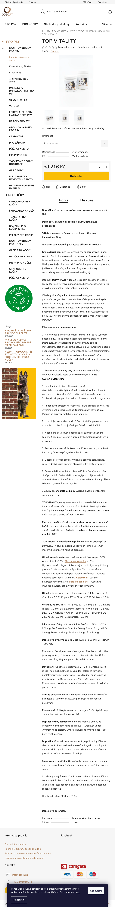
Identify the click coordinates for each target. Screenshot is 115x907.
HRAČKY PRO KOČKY (21, 256)
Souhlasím (96, 890)
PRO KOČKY (15, 195)
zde (78, 892)
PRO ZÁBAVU (17, 142)
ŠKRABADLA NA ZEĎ (21, 210)
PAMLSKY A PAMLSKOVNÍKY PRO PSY (21, 90)
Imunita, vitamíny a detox (19, 59)
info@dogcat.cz (20, 875)
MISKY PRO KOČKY (20, 262)
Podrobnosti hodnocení (89, 47)
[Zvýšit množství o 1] (106, 167)
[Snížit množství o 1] (91, 167)
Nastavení (19, 899)
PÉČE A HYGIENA (19, 149)
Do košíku (76, 176)
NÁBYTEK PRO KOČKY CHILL (17, 227)
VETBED (14, 106)
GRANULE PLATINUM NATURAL (21, 187)
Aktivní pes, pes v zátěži (18, 80)
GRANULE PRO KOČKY (18, 270)
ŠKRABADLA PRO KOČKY (19, 203)
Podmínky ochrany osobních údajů (23, 849)
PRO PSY (13, 42)
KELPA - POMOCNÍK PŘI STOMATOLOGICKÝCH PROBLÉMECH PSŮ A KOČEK (18, 356)
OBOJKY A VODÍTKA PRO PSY (21, 129)
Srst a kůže (15, 72)
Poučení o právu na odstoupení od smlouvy (28, 853)
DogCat (55, 51)
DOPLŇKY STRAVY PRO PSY (20, 50)
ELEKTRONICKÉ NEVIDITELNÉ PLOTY (21, 178)
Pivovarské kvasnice (75, 561)
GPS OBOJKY (16, 170)
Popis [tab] (63, 200)
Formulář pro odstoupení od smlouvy (24, 858)
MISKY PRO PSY (18, 155)
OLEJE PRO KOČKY (20, 250)
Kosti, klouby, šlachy (20, 66)
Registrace (103, 2)
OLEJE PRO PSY (18, 100)
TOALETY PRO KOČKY (17, 218)
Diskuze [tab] (86, 200)
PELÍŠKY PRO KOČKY (21, 235)
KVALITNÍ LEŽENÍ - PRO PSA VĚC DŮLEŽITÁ (18, 332)
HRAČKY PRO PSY (19, 121)
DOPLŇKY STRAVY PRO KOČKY (20, 243)
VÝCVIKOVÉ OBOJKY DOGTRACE (21, 163)
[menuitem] (10, 24)
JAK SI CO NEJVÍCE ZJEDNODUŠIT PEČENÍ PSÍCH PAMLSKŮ (18, 343)
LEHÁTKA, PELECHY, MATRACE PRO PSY (21, 114)
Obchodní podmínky (14, 2)
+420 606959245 (22, 881)
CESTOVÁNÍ (16, 136)
